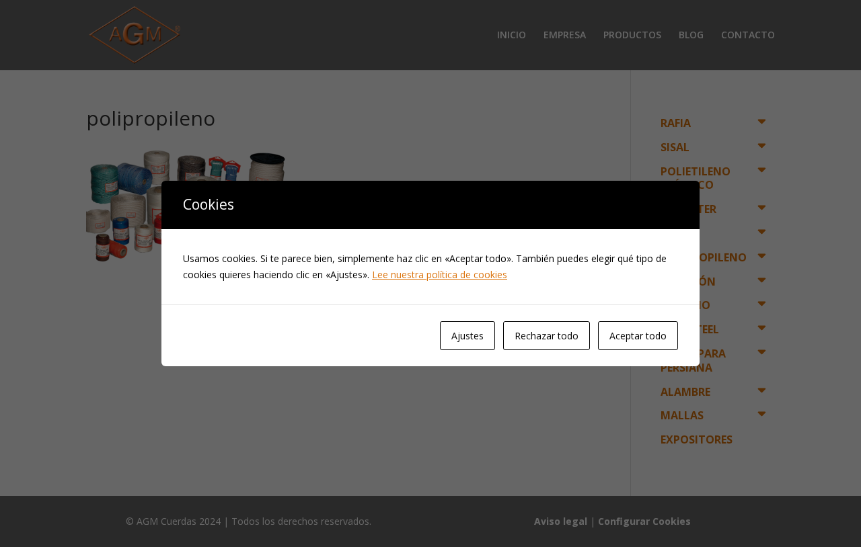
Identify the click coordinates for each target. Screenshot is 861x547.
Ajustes (467, 335)
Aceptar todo (638, 335)
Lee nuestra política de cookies (439, 274)
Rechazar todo (546, 335)
